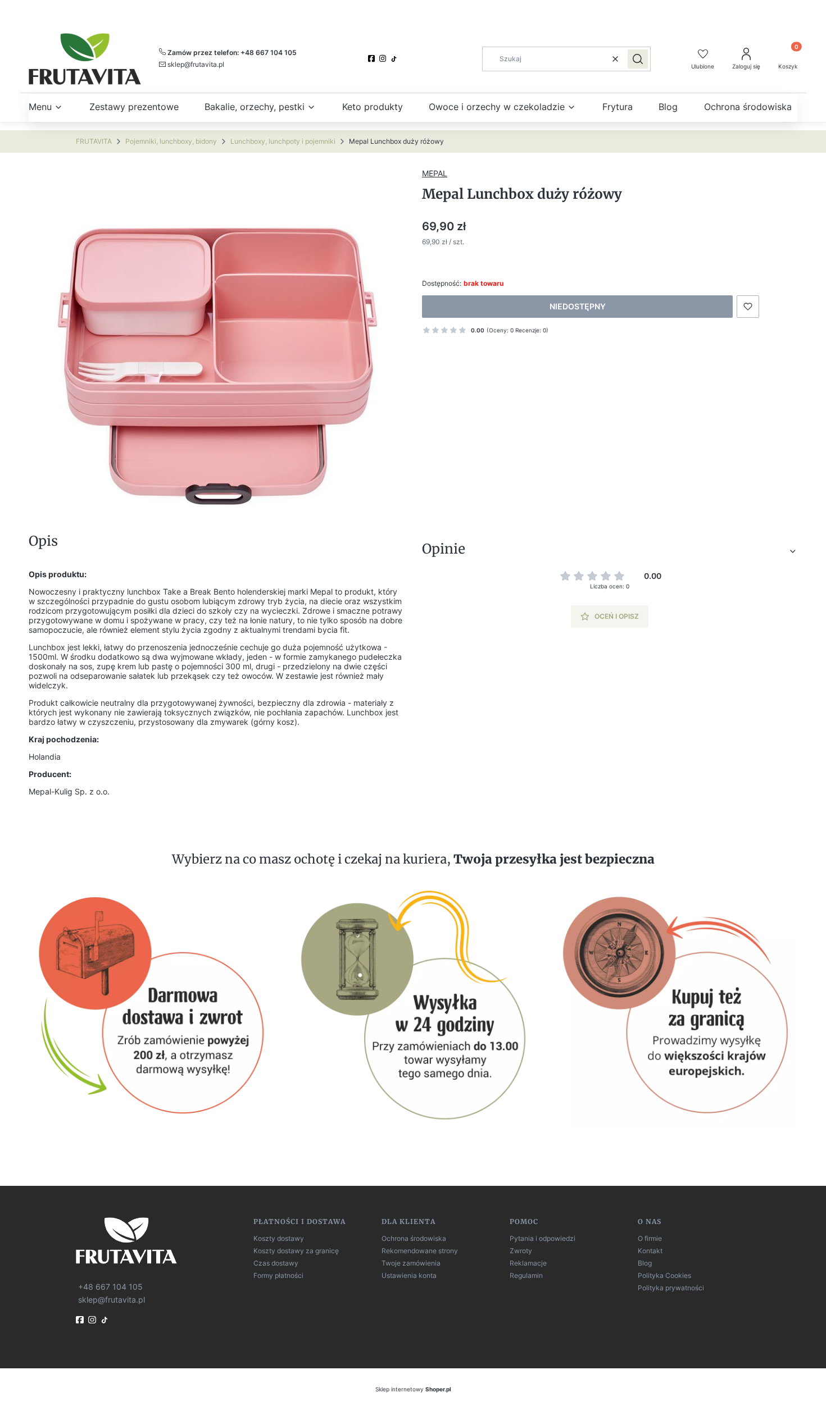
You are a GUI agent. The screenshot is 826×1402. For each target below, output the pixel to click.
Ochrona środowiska (414, 1238)
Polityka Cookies (664, 1275)
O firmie (650, 1238)
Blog (645, 1263)
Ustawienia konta (409, 1275)
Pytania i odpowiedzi (542, 1238)
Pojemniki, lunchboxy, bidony (171, 141)
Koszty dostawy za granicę (296, 1250)
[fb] (81, 1320)
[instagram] (383, 58)
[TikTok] (395, 59)
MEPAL (434, 173)
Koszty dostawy (278, 1238)
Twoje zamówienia (411, 1263)
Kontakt (650, 1250)
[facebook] (372, 58)
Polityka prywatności (671, 1288)
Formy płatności (278, 1275)
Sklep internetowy (413, 1389)
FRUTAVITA (94, 141)
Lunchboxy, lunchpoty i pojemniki (282, 141)
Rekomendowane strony (420, 1250)
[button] (638, 58)
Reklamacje (528, 1263)
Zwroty (521, 1250)
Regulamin (526, 1275)
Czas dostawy (275, 1263)
